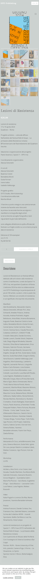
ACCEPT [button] (18, 577)
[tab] (9, 260)
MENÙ (34, 3)
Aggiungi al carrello (26, 249)
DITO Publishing (8, 3)
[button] (35, 14)
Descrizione (9, 261)
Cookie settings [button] (8, 578)
